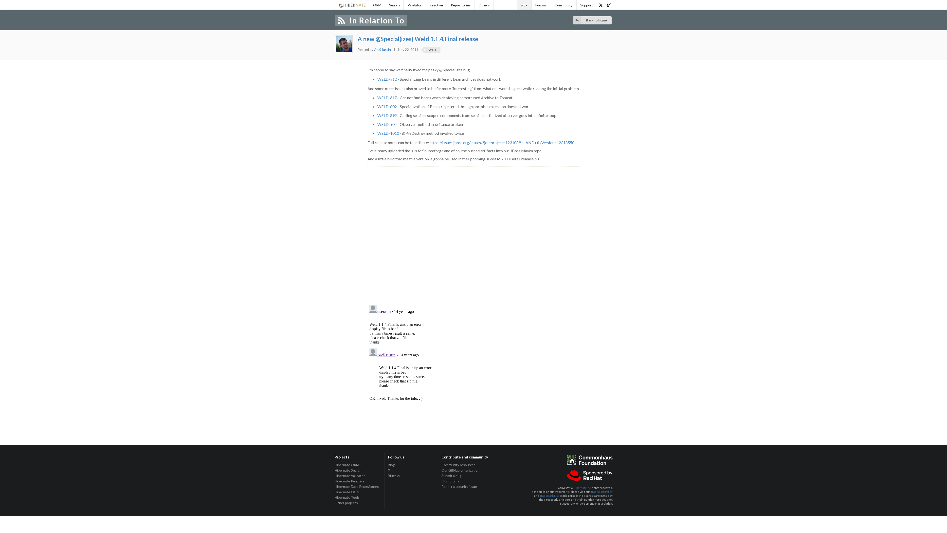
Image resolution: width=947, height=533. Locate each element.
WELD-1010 (388, 133)
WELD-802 (387, 106)
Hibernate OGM (347, 492)
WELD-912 (387, 79)
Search (394, 5)
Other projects (346, 503)
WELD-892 (387, 115)
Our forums (450, 481)
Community (563, 5)
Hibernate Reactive (349, 481)
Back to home (596, 20)
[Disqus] (473, 230)
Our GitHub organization (460, 470)
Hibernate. (580, 487)
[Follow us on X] (601, 5)
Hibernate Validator (350, 476)
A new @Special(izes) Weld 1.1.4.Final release (418, 38)
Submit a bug (451, 476)
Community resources (458, 465)
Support (586, 5)
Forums (541, 5)
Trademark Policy (602, 491)
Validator (414, 5)
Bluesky (394, 476)
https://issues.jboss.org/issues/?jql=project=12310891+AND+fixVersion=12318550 (502, 142)
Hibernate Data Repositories (357, 486)
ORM (377, 5)
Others (484, 5)
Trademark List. (549, 495)
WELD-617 (387, 97)
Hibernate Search (348, 470)
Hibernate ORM (347, 465)
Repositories (461, 5)
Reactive (436, 5)
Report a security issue (459, 486)
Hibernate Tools (347, 497)
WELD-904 (387, 124)
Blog (524, 5)
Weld (432, 50)
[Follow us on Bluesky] (609, 5)
